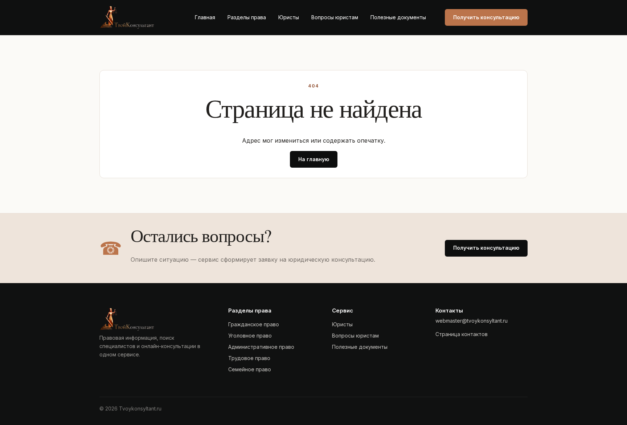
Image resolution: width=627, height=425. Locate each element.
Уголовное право (250, 335)
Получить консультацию (486, 17)
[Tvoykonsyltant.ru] (137, 17)
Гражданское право (253, 324)
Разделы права (247, 17)
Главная (205, 17)
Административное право (261, 347)
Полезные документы (398, 17)
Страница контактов (461, 334)
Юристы (288, 17)
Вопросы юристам (334, 17)
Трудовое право (249, 358)
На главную (313, 159)
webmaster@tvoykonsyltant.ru (471, 321)
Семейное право (249, 369)
